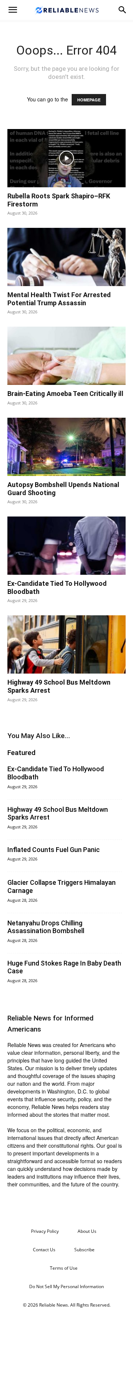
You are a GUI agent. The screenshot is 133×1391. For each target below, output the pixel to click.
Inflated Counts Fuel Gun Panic (53, 849)
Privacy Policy (45, 1231)
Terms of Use (64, 1268)
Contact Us (44, 1249)
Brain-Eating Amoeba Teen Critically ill (65, 393)
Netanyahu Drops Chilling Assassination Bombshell (45, 927)
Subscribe (84, 1249)
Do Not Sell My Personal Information (66, 1286)
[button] (12, 10)
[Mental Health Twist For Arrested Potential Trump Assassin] (66, 257)
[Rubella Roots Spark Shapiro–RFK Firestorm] (66, 158)
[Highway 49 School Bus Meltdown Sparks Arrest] (66, 644)
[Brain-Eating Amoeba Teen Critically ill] (66, 356)
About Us (87, 1231)
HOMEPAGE (88, 99)
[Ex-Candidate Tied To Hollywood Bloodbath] (66, 546)
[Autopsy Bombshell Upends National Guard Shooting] (66, 447)
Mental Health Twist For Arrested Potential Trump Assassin (59, 299)
